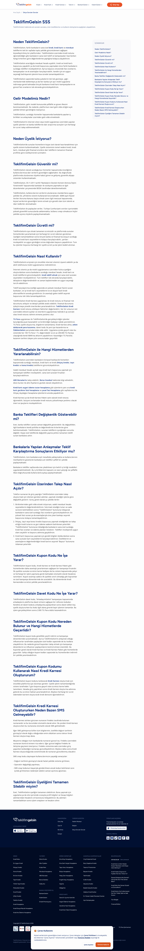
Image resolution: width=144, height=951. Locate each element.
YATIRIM (42, 856)
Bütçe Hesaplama (64, 871)
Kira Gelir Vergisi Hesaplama (68, 863)
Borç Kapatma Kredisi (89, 863)
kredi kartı (58, 47)
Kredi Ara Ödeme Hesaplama (22, 912)
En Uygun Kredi (18, 863)
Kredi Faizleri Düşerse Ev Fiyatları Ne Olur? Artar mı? (119, 873)
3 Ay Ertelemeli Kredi (89, 859)
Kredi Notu (16, 859)
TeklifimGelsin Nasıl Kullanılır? (105, 67)
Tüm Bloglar (114, 900)
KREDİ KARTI (63, 894)
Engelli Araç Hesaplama (66, 880)
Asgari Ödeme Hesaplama (67, 902)
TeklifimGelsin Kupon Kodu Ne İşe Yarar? (109, 89)
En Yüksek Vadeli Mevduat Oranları (93, 896)
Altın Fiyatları (43, 863)
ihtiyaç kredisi (63, 362)
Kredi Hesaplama (18, 904)
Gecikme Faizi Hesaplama (67, 906)
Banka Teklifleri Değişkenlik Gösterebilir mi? (110, 76)
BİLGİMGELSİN (116, 856)
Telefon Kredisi (17, 900)
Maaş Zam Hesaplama (66, 875)
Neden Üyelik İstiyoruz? (103, 56)
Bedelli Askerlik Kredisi (90, 888)
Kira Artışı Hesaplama (65, 859)
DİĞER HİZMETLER (65, 856)
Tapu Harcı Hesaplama (66, 867)
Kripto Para (42, 867)
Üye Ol (60, 825)
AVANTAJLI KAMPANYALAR (92, 856)
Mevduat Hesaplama (45, 871)
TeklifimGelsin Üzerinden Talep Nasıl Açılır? (110, 85)
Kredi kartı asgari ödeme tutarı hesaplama (31, 387)
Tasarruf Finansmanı (89, 867)
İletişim (74, 825)
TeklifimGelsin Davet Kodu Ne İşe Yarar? (109, 92)
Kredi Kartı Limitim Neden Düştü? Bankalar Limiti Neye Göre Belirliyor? (119, 866)
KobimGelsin (43, 897)
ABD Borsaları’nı (20, 380)
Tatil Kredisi (86, 875)
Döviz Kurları (43, 859)
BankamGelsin (43, 893)
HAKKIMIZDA (62, 818)
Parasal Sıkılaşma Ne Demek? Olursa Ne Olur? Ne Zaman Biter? (120, 879)
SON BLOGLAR (115, 859)
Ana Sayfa (16, 12)
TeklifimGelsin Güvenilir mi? (104, 60)
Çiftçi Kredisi (17, 896)
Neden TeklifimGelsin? (103, 49)
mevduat (70, 47)
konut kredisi (27, 365)
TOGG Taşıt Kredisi (19, 884)
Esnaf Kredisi (17, 892)
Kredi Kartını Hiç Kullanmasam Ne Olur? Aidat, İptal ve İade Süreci (120, 893)
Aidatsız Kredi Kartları (89, 892)
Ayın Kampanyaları (88, 900)
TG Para (16, 319)
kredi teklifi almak (49, 275)
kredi (51, 47)
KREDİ (15, 856)
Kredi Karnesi (53, 681)
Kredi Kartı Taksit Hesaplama (68, 910)
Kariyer (60, 834)
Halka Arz (42, 884)
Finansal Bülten (115, 904)
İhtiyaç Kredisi (17, 867)
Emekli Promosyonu (45, 902)
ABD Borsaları (43, 875)
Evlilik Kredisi (87, 880)
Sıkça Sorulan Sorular (78, 830)
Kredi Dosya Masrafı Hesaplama (23, 908)
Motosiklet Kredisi (18, 888)
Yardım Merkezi (77, 821)
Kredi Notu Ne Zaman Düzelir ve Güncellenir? (120, 886)
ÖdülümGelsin (19, 330)
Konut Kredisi (17, 871)
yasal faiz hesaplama (51, 390)
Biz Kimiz (60, 830)
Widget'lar (62, 888)
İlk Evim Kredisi (17, 875)
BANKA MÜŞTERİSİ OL (46, 890)
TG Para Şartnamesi (125, 927)
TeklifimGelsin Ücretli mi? (104, 63)
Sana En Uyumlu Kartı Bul (67, 897)
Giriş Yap (116, 5)
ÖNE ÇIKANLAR (124, 859)
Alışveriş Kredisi (88, 884)
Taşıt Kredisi (17, 880)
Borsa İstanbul (46, 380)
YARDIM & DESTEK (78, 818)
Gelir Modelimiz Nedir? (103, 53)
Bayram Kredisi (87, 871)
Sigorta (61, 884)
